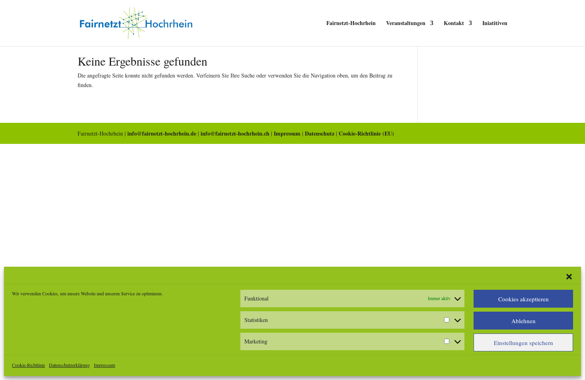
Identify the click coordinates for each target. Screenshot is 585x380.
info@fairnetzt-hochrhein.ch (235, 133)
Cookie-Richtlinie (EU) (366, 133)
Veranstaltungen (405, 23)
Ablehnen (523, 321)
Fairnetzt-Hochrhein (351, 23)
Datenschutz (319, 133)
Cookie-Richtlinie (28, 365)
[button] (569, 277)
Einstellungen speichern (523, 343)
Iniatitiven (494, 23)
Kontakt (454, 23)
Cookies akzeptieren (523, 299)
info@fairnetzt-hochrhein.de (161, 133)
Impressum (104, 365)
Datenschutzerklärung (69, 365)
